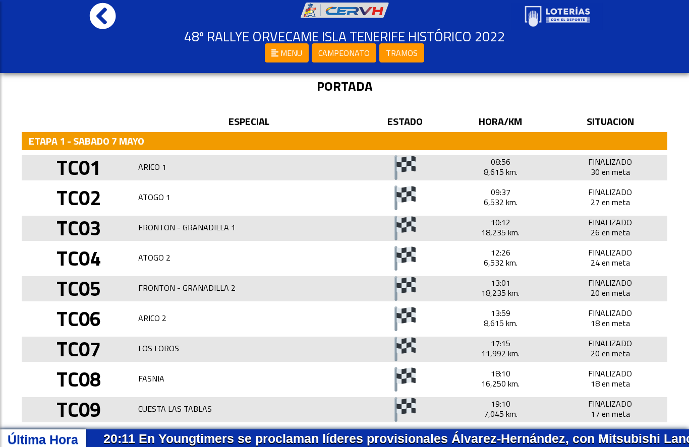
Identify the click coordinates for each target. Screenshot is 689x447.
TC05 (78, 288)
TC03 (78, 228)
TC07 (78, 349)
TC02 (78, 197)
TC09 (78, 409)
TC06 (78, 318)
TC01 (78, 167)
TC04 (78, 258)
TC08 (78, 379)
